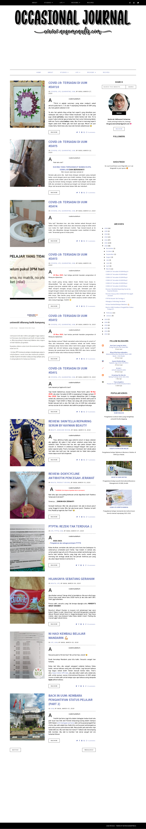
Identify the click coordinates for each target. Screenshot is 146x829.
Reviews (75, 3)
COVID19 (54, 91)
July (107, 260)
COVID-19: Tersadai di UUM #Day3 (116, 280)
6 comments (91, 132)
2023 (106, 237)
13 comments (91, 686)
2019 (106, 319)
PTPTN (56, 531)
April (108, 266)
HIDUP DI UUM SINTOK (119, 477)
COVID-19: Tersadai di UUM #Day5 (116, 274)
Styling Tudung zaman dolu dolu (119, 377)
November (110, 248)
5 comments (91, 517)
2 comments (91, 241)
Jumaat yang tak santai (119, 370)
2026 (106, 228)
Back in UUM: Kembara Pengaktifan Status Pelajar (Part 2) (70, 699)
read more (119, 129)
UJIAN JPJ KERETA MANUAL (119, 507)
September (110, 254)
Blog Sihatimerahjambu (118, 352)
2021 (106, 243)
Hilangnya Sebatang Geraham (71, 579)
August (108, 257)
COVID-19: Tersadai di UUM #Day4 (116, 277)
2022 (106, 240)
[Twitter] (138, 3)
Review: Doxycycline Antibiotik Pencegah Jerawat (71, 476)
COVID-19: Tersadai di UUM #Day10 (117, 271)
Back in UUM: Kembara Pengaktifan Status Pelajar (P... (119, 308)
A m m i (118, 368)
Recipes (90, 3)
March (108, 269)
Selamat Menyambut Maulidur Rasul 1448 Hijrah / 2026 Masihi (118, 355)
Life (61, 3)
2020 (106, 246)
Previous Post (88, 750)
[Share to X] (77, 132)
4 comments (91, 359)
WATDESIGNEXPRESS (129, 826)
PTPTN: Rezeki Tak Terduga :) (70, 526)
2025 (106, 231)
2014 (106, 331)
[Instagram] (134, 3)
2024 (106, 234)
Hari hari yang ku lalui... (118, 345)
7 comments (91, 460)
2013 (106, 334)
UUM (73, 91)
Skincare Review (63, 430)
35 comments (91, 624)
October (109, 251)
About (34, 3)
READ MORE (54, 132)
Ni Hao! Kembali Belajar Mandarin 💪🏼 (67, 636)
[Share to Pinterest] (82, 132)
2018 (106, 322)
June (108, 263)
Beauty (53, 430)
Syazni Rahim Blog (118, 361)
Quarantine (66, 91)
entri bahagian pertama (65, 723)
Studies (47, 3)
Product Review (63, 482)
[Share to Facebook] (79, 132)
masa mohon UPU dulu (60, 673)
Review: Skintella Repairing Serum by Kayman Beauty (70, 423)
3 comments (91, 192)
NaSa (113, 826)
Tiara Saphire (119, 382)
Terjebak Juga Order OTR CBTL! (118, 363)
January (109, 316)
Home (39, 72)
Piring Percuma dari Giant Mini (118, 347)
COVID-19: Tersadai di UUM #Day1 (116, 286)
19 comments (91, 565)
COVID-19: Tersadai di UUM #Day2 (116, 283)
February (109, 313)
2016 (106, 325)
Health (53, 482)
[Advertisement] (64, 50)
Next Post (15, 750)
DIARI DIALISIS (119, 413)
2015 (106, 328)
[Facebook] (130, 3)
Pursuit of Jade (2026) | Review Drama (119, 384)
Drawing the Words (119, 375)
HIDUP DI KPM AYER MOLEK (119, 448)
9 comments (91, 412)
